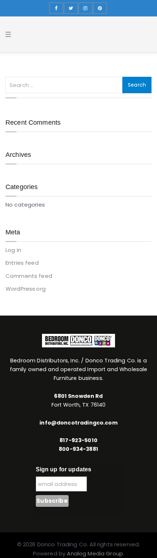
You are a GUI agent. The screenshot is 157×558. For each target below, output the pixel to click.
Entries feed (22, 263)
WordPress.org (25, 289)
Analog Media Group (95, 553)
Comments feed (28, 276)
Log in (13, 250)
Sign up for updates (64, 469)
